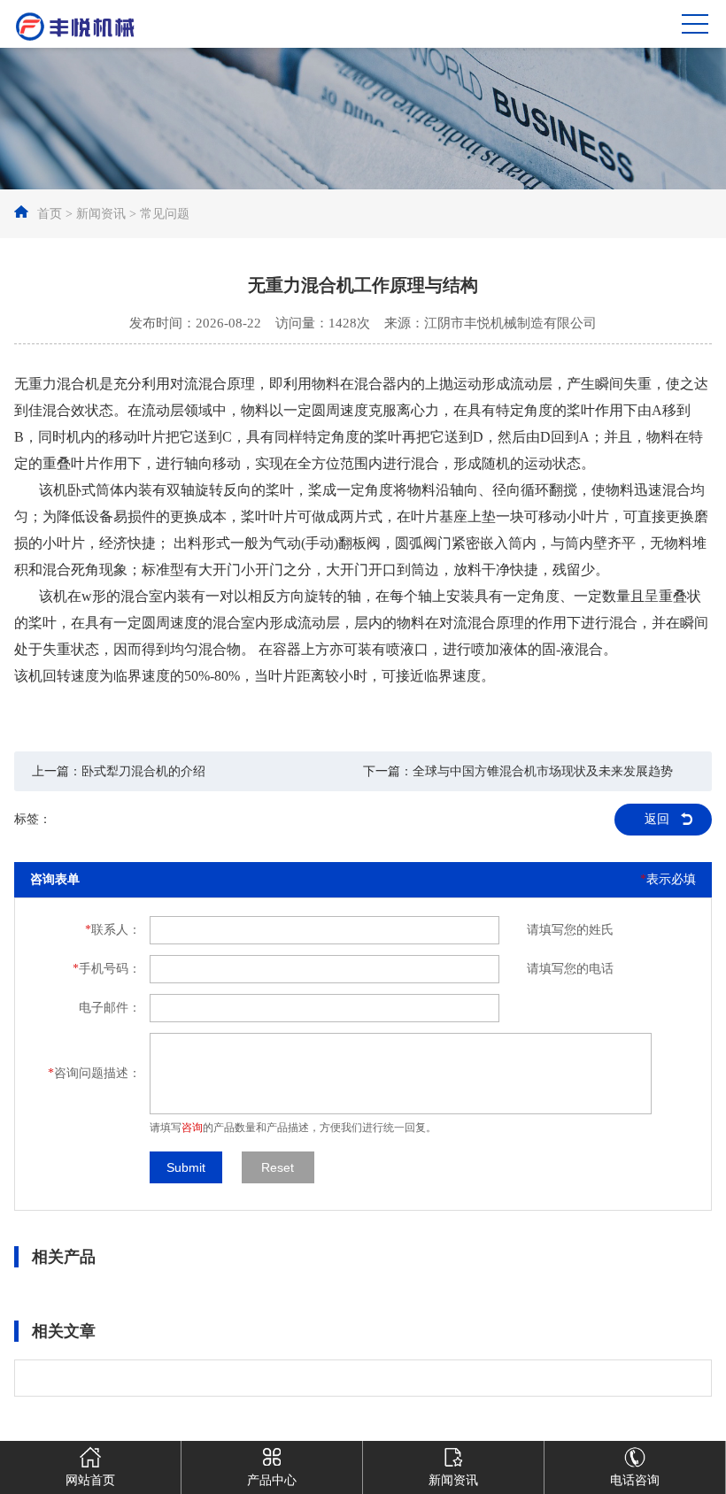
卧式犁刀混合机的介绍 (143, 771)
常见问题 (164, 213)
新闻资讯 (101, 213)
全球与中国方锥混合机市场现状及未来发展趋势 (543, 771)
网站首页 (90, 1480)
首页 (49, 213)
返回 (657, 819)
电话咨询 (635, 1480)
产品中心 (272, 1480)
